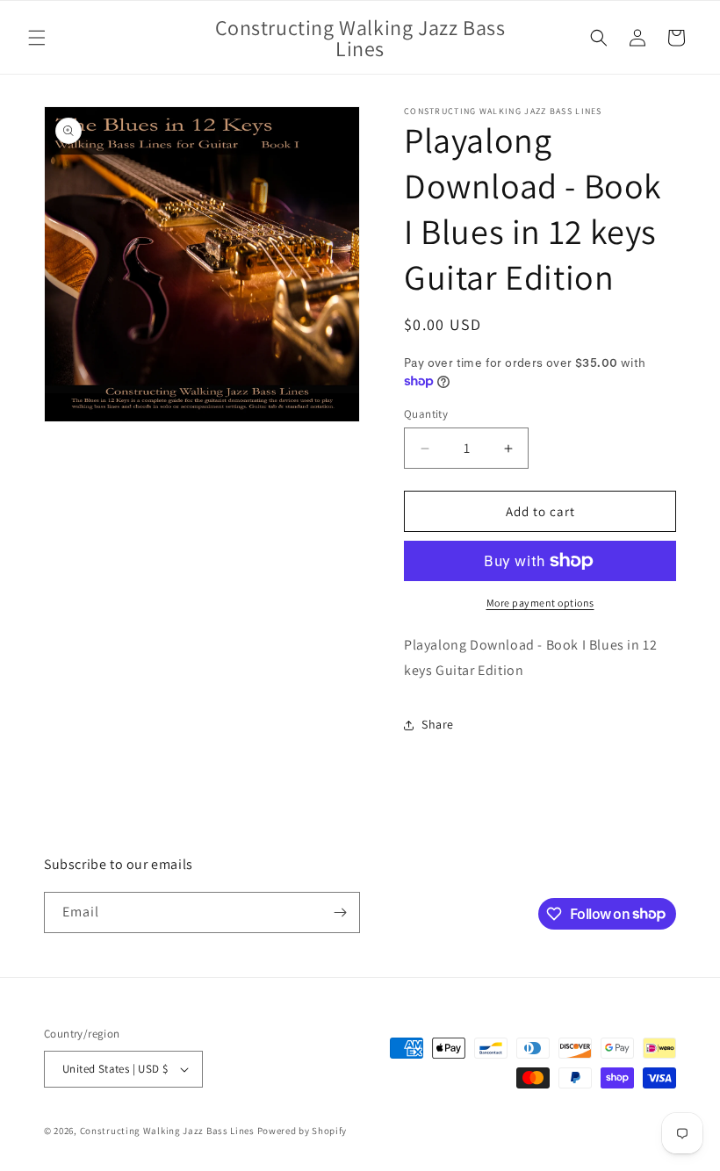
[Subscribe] (339, 912)
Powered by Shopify (302, 1130)
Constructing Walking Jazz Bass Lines (167, 1130)
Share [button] (437, 724)
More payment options (540, 602)
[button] (37, 37)
